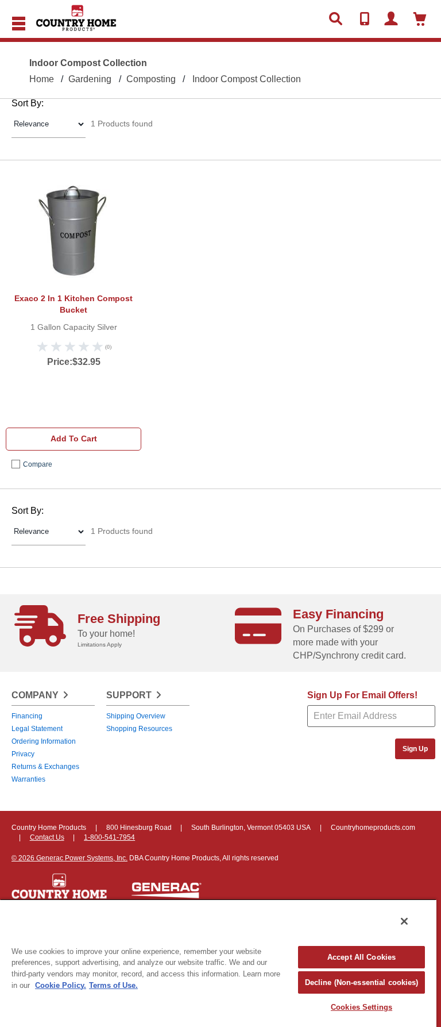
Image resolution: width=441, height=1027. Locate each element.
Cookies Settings (361, 1007)
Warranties (28, 779)
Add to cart (74, 438)
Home (41, 79)
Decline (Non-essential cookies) (362, 982)
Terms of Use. (113, 985)
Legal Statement (37, 729)
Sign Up (415, 749)
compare (37, 464)
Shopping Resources (139, 729)
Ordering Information (43, 741)
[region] (218, 963)
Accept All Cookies (361, 957)
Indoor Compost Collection (246, 79)
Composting (151, 79)
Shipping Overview (135, 716)
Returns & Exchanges (45, 767)
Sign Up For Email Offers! (362, 695)
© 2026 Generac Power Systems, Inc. (69, 858)
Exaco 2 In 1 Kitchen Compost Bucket (73, 304)
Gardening (89, 79)
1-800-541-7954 (109, 837)
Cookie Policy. (60, 985)
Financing (26, 716)
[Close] (404, 921)
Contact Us (47, 837)
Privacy (22, 754)
